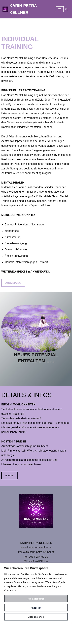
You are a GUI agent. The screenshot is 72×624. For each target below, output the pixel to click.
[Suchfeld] (66, 9)
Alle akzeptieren (36, 598)
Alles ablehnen (36, 616)
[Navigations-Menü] (60, 9)
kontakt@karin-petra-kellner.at (36, 552)
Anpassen (36, 607)
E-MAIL (9, 475)
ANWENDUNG (13, 282)
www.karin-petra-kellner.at (36, 547)
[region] (36, 593)
